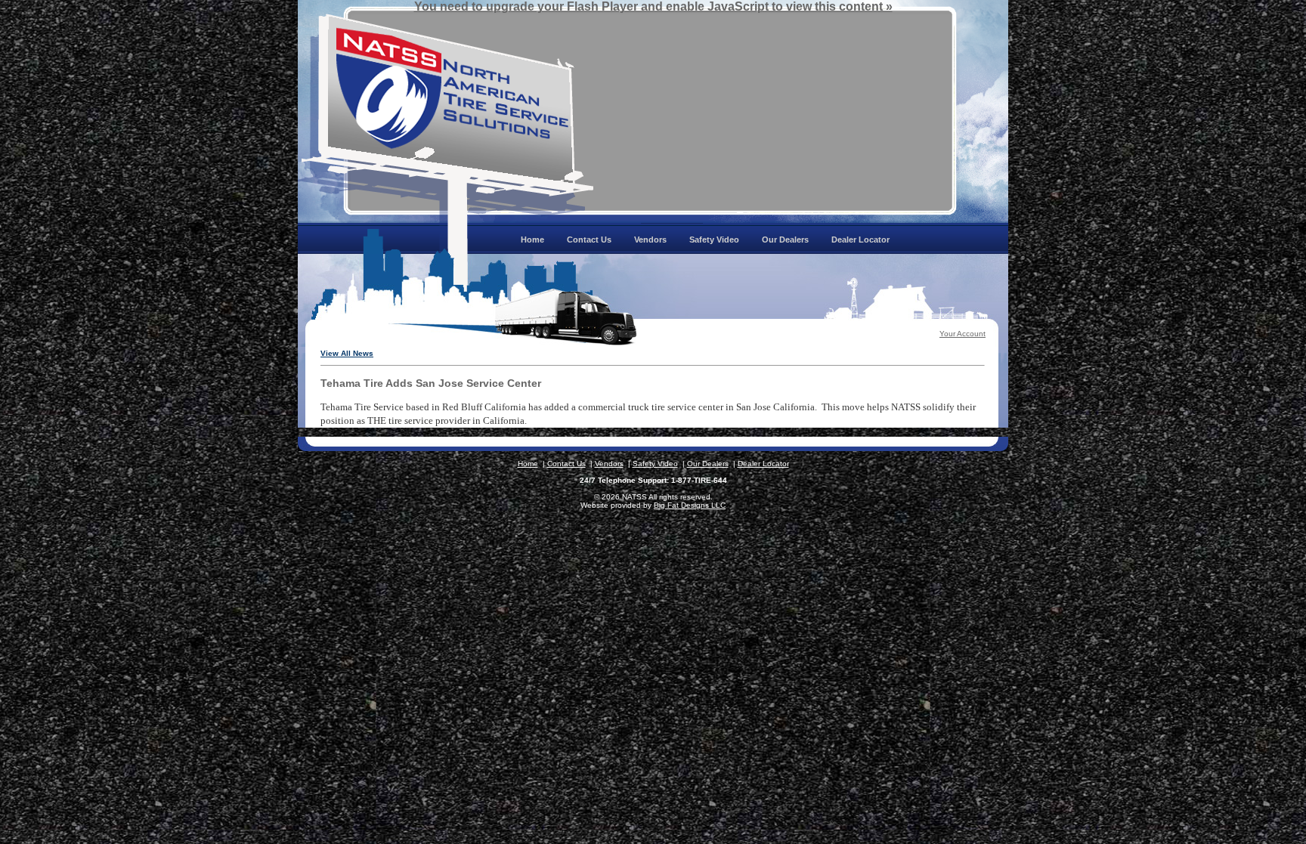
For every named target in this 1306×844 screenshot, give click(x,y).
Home (528, 463)
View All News (346, 353)
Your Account (962, 333)
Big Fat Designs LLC (690, 505)
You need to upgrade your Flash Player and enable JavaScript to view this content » (653, 6)
